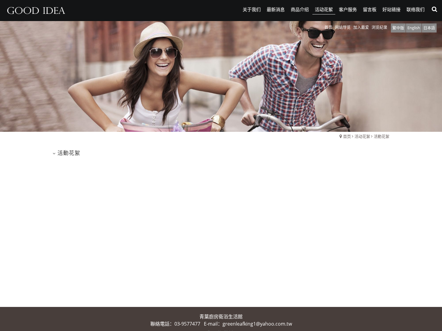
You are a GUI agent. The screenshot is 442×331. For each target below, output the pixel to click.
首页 (347, 136)
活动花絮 (362, 136)
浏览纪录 (379, 27)
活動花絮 (381, 136)
